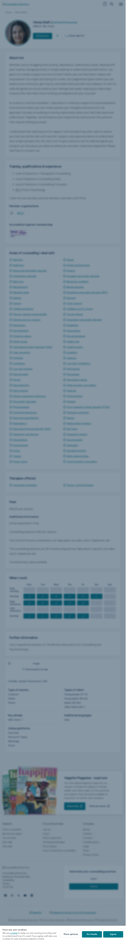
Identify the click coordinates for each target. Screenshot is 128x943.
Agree (113, 934)
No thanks (92, 934)
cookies (14, 933)
